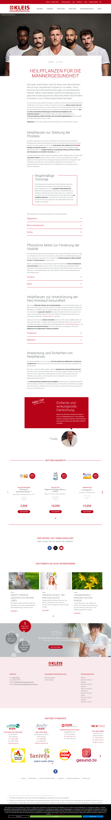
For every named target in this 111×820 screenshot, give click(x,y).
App (73, 2)
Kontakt (23, 778)
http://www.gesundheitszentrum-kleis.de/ (26, 684)
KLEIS (99, 9)
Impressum (61, 778)
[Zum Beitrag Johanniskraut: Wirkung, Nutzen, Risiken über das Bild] (87, 580)
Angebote (50, 9)
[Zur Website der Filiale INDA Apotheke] (41, 727)
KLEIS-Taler (72, 9)
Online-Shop (61, 9)
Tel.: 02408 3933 (41, 739)
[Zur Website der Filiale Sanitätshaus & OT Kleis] (69, 725)
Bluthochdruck (48, 316)
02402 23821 (55, 2)
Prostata (77, 145)
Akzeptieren (56, 816)
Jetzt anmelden (55, 647)
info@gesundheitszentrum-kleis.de (24, 682)
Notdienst (79, 2)
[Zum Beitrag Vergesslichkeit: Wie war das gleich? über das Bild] (55, 580)
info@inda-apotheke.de (41, 743)
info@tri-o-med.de (98, 742)
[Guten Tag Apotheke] (18, 755)
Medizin (51, 62)
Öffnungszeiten (66, 2)
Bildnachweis (86, 778)
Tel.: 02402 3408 (13, 739)
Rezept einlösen (93, 2)
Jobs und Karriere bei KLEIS (47, 778)
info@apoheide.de (13, 743)
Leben (12, 592)
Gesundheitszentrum (87, 9)
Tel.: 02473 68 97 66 (69, 736)
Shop (85, 2)
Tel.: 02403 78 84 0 (97, 738)
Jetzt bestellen (24, 511)
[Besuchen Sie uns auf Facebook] (55, 771)
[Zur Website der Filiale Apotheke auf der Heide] (13, 727)
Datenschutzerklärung (73, 778)
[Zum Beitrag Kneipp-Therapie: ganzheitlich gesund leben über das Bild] (24, 580)
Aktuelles (40, 9)
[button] (103, 491)
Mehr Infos (93, 816)
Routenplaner (32, 778)
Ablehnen (18, 816)
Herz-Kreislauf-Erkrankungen (70, 324)
